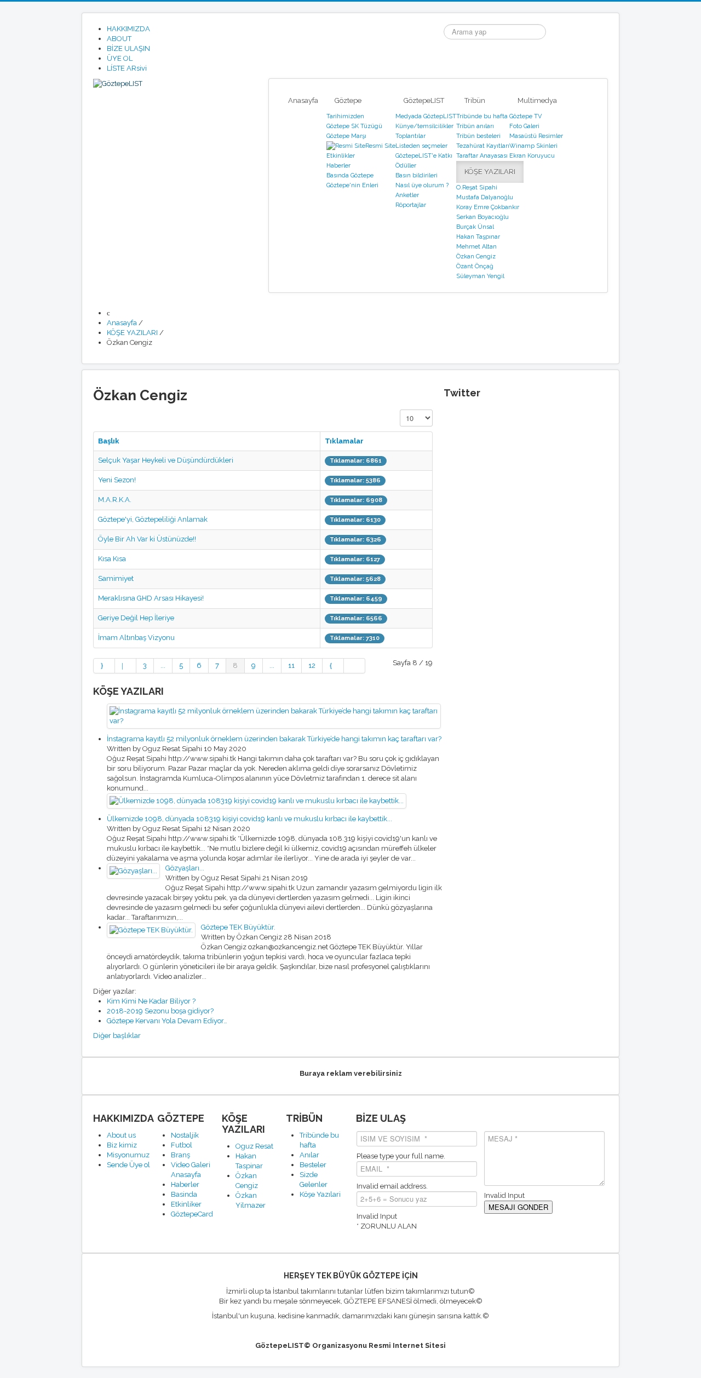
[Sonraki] (333, 665)
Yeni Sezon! (117, 480)
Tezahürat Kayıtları (482, 145)
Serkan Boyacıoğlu (482, 217)
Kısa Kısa (112, 559)
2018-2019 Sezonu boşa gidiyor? (160, 1011)
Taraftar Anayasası (482, 155)
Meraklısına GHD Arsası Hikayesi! (151, 598)
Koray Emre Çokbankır (487, 207)
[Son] (354, 665)
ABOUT (119, 38)
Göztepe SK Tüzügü (354, 126)
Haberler (338, 165)
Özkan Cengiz (476, 256)
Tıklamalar (344, 441)
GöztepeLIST (424, 100)
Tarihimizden (345, 116)
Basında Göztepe (350, 175)
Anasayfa (303, 100)
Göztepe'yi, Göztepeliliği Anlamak (153, 519)
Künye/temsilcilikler (424, 126)
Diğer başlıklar (117, 1035)
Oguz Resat (254, 1146)
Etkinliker (186, 1204)
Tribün (474, 100)
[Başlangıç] (104, 665)
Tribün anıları (475, 126)
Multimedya (537, 100)
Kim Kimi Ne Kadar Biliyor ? (151, 1001)
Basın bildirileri (416, 175)
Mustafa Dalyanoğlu (484, 197)
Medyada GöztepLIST (425, 116)
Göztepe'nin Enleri (352, 185)
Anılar (309, 1155)
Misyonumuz (128, 1155)
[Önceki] (125, 665)
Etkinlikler (340, 155)
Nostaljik (185, 1135)
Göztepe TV (525, 116)
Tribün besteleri (478, 136)
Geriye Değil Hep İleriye (136, 618)
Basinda (184, 1194)
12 (311, 665)
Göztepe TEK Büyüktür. (238, 927)
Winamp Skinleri (533, 145)
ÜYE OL (120, 58)
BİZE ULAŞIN (128, 48)
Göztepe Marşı (346, 136)
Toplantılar (410, 136)
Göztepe (348, 100)
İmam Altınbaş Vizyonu (136, 637)
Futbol (181, 1145)
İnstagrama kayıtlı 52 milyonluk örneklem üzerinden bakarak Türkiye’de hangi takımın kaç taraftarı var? (274, 739)
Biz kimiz (122, 1145)
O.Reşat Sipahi (476, 187)
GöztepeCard (192, 1214)
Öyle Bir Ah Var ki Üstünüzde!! (147, 539)
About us (121, 1135)
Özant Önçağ (474, 266)
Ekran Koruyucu (532, 155)
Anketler (407, 195)
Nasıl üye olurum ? (422, 185)
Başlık (108, 441)
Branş (180, 1155)
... (162, 665)
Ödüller (405, 165)
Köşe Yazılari (320, 1194)
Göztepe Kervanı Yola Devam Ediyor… (167, 1021)
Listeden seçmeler (421, 145)
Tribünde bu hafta (482, 116)
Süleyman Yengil (480, 276)
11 (291, 665)
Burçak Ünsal (475, 226)
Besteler (313, 1165)
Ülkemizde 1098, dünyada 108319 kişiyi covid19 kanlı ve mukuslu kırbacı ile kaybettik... (249, 819)
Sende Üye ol (128, 1165)
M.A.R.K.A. (114, 499)
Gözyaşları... (184, 868)
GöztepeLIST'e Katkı (423, 155)
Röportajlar (410, 205)
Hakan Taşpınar (478, 236)
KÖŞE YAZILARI (489, 172)
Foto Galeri (524, 126)
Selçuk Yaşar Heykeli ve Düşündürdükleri (165, 460)
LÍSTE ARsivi (127, 68)
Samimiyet (116, 578)
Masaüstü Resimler (536, 136)
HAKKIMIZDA (128, 29)
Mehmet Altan (476, 246)
